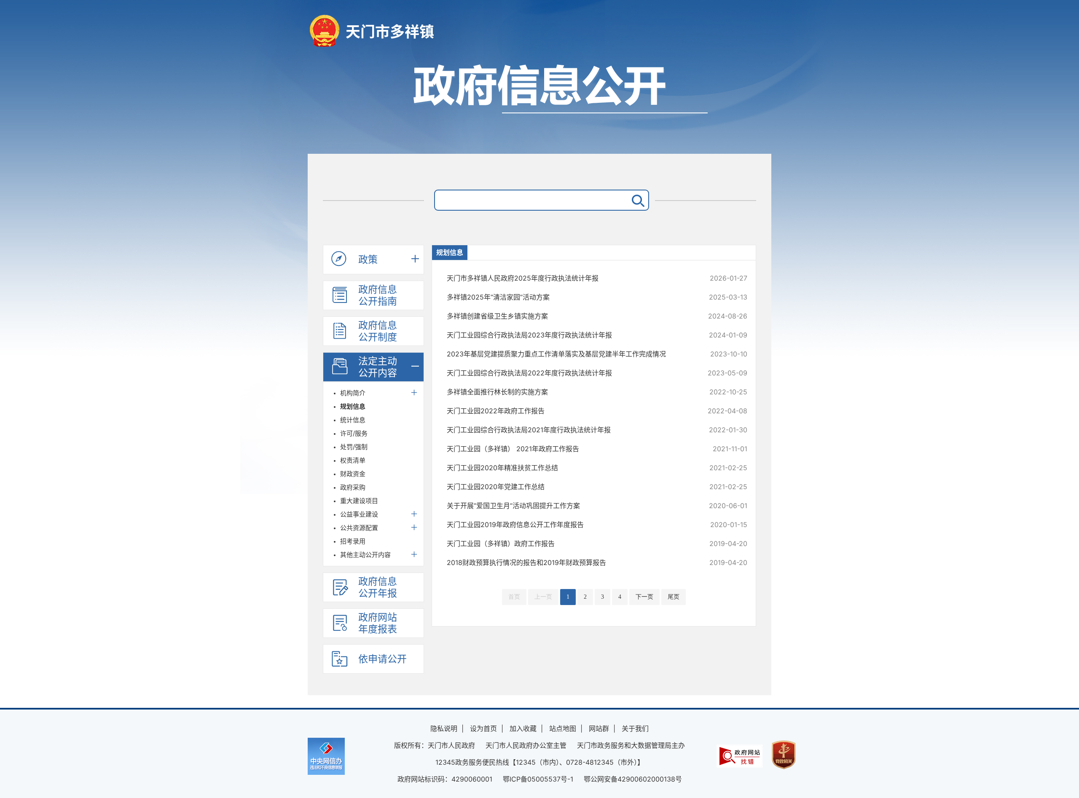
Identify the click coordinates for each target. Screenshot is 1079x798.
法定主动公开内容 (377, 367)
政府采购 (352, 487)
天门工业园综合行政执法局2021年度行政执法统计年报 (569, 430)
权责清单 (352, 460)
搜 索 (636, 200)
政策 (368, 259)
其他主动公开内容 (365, 555)
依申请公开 (382, 659)
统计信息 (352, 420)
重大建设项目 (359, 501)
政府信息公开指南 (377, 295)
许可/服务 (354, 433)
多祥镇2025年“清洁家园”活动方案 (569, 297)
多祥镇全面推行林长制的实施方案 (569, 392)
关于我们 (635, 728)
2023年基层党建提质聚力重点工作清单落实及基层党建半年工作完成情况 (569, 354)
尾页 (673, 597)
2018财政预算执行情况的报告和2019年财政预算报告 (569, 562)
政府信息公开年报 (377, 587)
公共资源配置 (359, 528)
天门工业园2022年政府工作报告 (569, 411)
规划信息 (352, 406)
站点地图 (562, 728)
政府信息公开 (539, 104)
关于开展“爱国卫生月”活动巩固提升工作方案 (569, 505)
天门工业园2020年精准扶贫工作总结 (569, 467)
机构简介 (352, 393)
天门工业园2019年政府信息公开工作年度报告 (569, 524)
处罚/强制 (354, 447)
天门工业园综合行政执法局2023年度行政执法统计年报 (569, 335)
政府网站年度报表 (377, 623)
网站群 (599, 728)
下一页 (644, 597)
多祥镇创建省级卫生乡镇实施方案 (569, 316)
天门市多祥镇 (390, 31)
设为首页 (483, 728)
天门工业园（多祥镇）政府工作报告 (569, 543)
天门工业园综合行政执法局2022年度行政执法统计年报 (569, 373)
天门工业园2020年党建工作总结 (569, 486)
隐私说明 (443, 728)
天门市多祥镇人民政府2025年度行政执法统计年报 (569, 278)
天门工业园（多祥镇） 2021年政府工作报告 (569, 449)
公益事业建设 (359, 514)
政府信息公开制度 (377, 331)
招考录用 (352, 541)
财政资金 (352, 474)
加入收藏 (523, 728)
